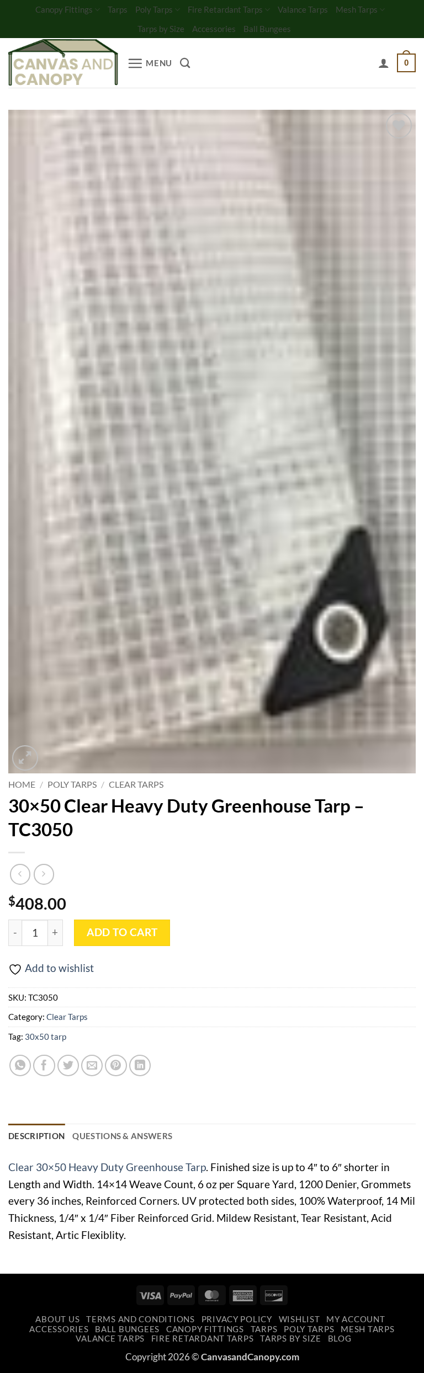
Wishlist (299, 1319)
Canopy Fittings (64, 9)
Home (21, 784)
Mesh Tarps (357, 9)
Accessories (214, 29)
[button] (149, 63)
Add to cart (122, 932)
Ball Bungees (267, 29)
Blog (340, 1338)
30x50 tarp (45, 1036)
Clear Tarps (136, 784)
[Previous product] (44, 874)
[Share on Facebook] (44, 1066)
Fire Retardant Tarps (225, 9)
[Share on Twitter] (68, 1066)
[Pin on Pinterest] (116, 1066)
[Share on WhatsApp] (20, 1066)
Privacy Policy (237, 1319)
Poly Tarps (154, 9)
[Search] (185, 62)
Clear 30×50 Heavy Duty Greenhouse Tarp (107, 1167)
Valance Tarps (303, 9)
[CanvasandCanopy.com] (63, 63)
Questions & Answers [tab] (122, 1136)
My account (355, 1319)
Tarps (118, 9)
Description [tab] (36, 1136)
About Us (57, 1319)
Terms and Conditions (140, 1319)
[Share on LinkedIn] (140, 1066)
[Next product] (20, 874)
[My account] (383, 63)
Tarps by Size (160, 29)
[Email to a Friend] (92, 1066)
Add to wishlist (59, 967)
